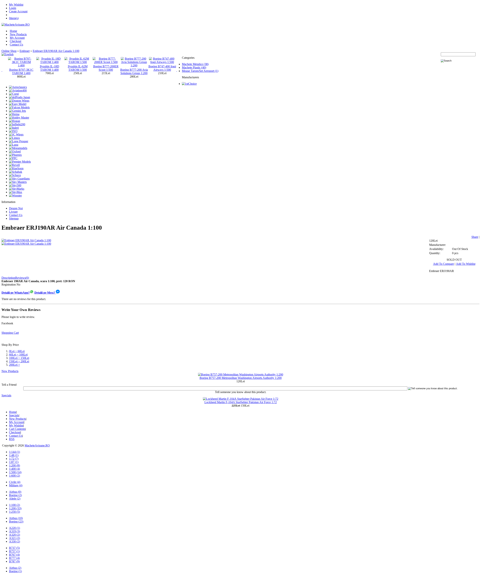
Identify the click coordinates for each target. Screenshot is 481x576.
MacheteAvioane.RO (37, 445)
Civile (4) (14, 482)
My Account (17, 37)
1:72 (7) (13, 458)
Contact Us (16, 44)
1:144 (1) (14, 451)
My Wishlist (16, 4)
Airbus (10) (16, 518)
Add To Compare (443, 263)
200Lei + (14, 364)
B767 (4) (14, 554)
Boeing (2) (15, 495)
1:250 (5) (14, 511)
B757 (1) (14, 551)
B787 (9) (14, 561)
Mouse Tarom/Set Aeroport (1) (200, 70)
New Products (18, 34)
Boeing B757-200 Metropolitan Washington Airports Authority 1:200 (241, 377)
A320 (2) (14, 534)
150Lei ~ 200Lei (19, 361)
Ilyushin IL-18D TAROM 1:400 (21, 68)
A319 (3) (14, 531)
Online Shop (9, 51)
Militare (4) (15, 485)
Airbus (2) (15, 567)
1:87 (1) (13, 462)
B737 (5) (14, 547)
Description (8, 277)
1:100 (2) (14, 505)
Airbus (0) (15, 491)
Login (12, 8)
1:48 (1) (13, 455)
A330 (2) (14, 541)
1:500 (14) (15, 472)
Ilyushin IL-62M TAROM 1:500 (49, 68)
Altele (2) (14, 498)
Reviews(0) (22, 277)
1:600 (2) (14, 475)
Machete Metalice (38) (195, 64)
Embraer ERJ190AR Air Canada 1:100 (56, 51)
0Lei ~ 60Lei (17, 351)
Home (13, 31)
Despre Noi (16, 208)
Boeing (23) (16, 521)
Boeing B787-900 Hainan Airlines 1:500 (162, 68)
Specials (6, 395)
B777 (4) (14, 558)
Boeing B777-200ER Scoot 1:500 (77, 68)
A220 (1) (14, 528)
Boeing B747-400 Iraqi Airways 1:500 (134, 68)
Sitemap (14, 218)
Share (474, 236)
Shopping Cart (10, 332)
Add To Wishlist (465, 263)
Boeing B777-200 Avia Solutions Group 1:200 (106, 71)
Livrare (13, 211)
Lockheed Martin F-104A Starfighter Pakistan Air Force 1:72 (240, 402)
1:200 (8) (14, 465)
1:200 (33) (15, 508)
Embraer (25, 51)
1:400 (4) (14, 468)
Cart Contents (17, 428)
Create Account (18, 11)
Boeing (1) (15, 571)
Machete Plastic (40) (194, 67)
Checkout (15, 41)
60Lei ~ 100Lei (18, 354)
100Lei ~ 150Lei (19, 358)
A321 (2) (14, 538)
